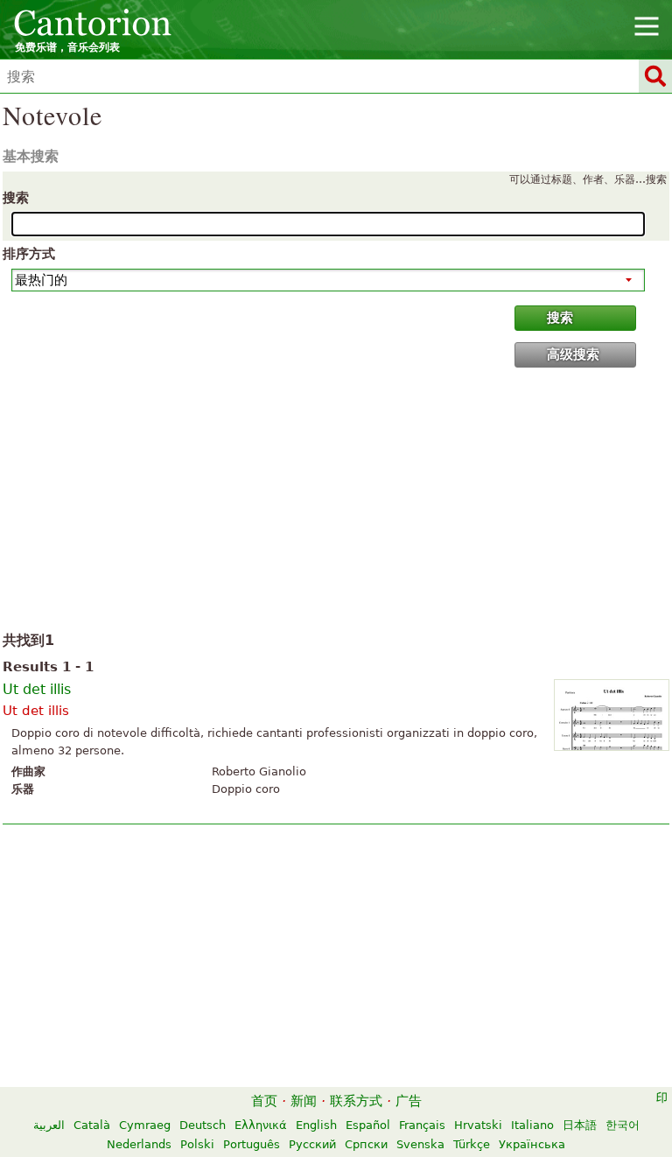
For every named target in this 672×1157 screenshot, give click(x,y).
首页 (264, 1101)
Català (92, 1125)
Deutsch (202, 1125)
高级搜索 (573, 354)
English (316, 1125)
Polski (197, 1144)
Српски (366, 1144)
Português (251, 1144)
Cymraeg (145, 1125)
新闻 (303, 1101)
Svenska (420, 1144)
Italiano (532, 1125)
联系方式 (356, 1101)
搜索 (16, 198)
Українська (532, 1144)
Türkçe (471, 1144)
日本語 (580, 1125)
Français (422, 1125)
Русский (312, 1144)
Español (368, 1125)
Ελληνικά (260, 1125)
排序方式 (29, 254)
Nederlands (139, 1144)
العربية (49, 1125)
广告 (409, 1101)
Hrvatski (478, 1125)
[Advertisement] (336, 503)
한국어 (623, 1125)
